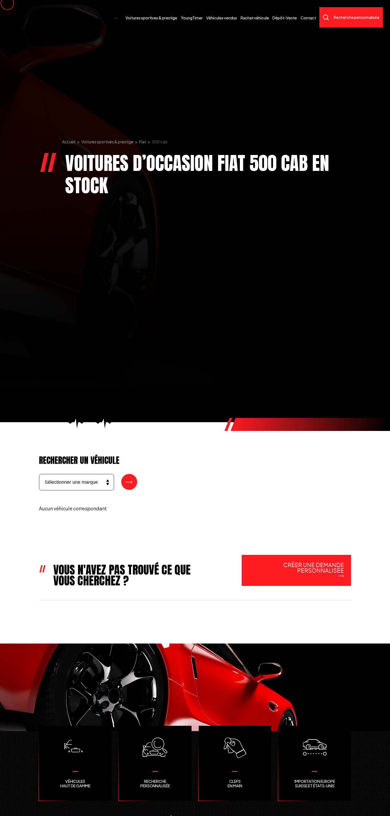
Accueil (68, 141)
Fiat (142, 141)
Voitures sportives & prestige (107, 141)
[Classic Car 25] (116, 17)
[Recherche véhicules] (129, 482)
